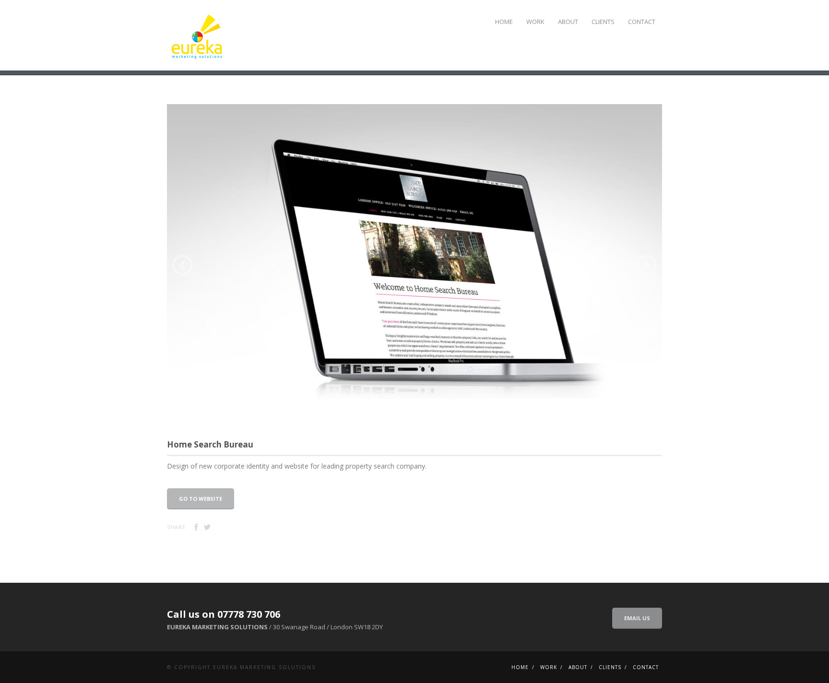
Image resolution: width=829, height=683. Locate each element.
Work (535, 21)
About (568, 21)
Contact (641, 21)
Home (504, 21)
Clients (603, 21)
